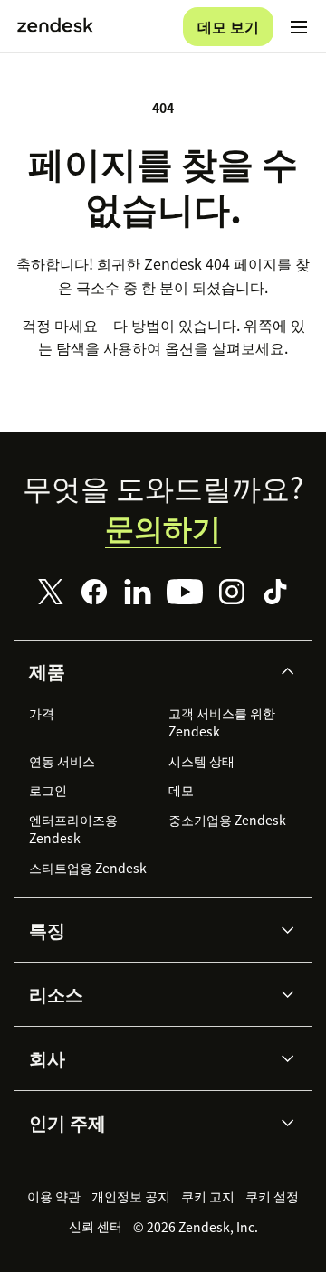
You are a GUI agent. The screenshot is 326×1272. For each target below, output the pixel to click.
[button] (148, 671)
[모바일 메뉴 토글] (299, 27)
